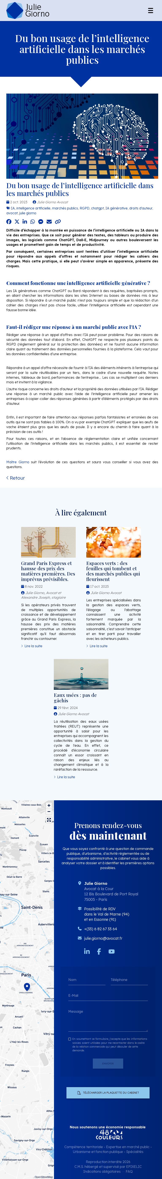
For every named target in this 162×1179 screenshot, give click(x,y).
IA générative (116, 208)
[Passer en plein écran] (49, 820)
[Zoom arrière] (49, 811)
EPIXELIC (134, 1166)
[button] (27, 986)
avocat (12, 213)
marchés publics (65, 208)
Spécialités (134, 1152)
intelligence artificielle (33, 208)
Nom (72, 979)
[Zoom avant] (49, 805)
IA (13, 208)
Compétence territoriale (83, 1147)
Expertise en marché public (128, 1147)
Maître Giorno (18, 462)
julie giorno (27, 213)
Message (75, 1011)
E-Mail (73, 995)
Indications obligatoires (102, 1171)
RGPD (84, 208)
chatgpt (97, 208)
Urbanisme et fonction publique (98, 1152)
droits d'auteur (140, 208)
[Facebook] (99, 951)
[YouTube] (111, 951)
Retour (17, 478)
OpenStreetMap (44, 1177)
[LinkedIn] (87, 951)
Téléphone (119, 979)
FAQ (129, 1171)
